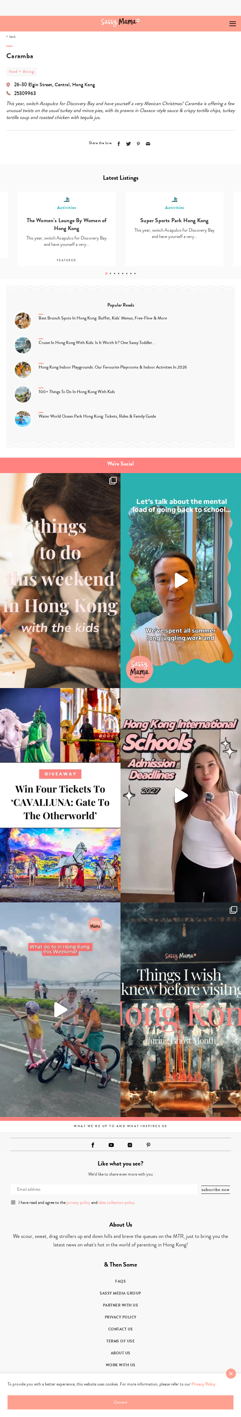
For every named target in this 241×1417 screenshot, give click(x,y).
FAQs (120, 1281)
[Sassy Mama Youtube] (111, 1145)
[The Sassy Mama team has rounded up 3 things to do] (60, 580)
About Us (121, 1353)
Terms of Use (120, 1341)
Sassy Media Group (120, 1293)
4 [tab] (118, 273)
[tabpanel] (174, 229)
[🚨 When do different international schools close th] (180, 795)
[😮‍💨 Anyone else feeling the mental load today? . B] (180, 580)
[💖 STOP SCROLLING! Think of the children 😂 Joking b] (60, 1009)
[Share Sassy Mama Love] (148, 144)
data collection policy (117, 1203)
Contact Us (120, 1329)
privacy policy (78, 1203)
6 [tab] (126, 273)
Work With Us (121, 1365)
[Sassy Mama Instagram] (130, 1145)
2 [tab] (110, 273)
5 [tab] (122, 273)
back (12, 37)
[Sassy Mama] (120, 22)
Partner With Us (120, 1305)
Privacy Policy (121, 1317)
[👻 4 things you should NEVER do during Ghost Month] (180, 1009)
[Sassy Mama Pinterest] (148, 1145)
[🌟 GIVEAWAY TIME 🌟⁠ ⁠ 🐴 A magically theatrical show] (60, 795)
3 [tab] (114, 273)
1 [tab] (106, 273)
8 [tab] (135, 273)
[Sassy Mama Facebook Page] (93, 1145)
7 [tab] (130, 273)
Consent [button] (120, 1402)
